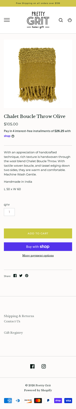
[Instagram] (44, 367)
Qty (7, 204)
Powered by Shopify (38, 390)
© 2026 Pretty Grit (38, 385)
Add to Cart (38, 233)
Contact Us (12, 321)
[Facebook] (32, 367)
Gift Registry (13, 332)
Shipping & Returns (19, 316)
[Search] (61, 20)
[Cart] (69, 20)
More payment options (38, 255)
